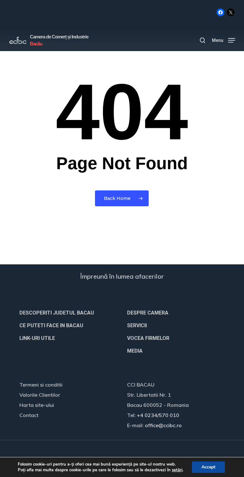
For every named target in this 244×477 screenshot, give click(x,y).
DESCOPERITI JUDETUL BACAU (56, 313)
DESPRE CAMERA (147, 313)
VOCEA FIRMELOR (148, 338)
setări (177, 470)
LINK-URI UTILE (37, 338)
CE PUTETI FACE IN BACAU (51, 325)
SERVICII (137, 325)
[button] (223, 39)
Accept (208, 467)
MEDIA (135, 351)
